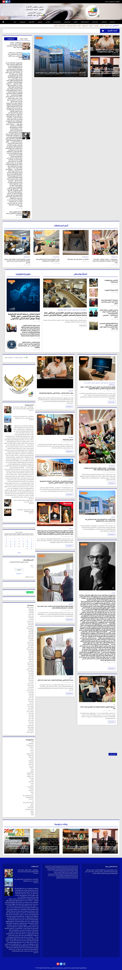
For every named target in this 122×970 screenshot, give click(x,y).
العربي (71, 872)
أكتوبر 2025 (31, 625)
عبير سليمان (111, 472)
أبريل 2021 (31, 718)
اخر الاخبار (65, 310)
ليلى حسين (83, 318)
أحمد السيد (112, 523)
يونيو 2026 (31, 611)
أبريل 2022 (31, 698)
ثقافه (32, 780)
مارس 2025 (31, 637)
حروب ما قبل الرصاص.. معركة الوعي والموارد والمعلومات (107, 50)
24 (27, 546)
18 (23, 544)
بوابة (63, 872)
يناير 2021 (31, 724)
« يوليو (19, 552)
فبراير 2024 (31, 659)
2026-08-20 (115, 54)
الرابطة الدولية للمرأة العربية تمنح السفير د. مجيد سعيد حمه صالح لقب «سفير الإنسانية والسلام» (55, 607)
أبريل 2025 (31, 635)
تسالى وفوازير (30, 776)
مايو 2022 (31, 696)
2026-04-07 (114, 284)
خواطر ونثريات (30, 787)
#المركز (101, 26)
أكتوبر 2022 (31, 687)
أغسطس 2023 (30, 670)
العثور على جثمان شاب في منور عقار (78, 259)
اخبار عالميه (95, 22)
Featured (31, 747)
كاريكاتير (32, 806)
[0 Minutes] (76, 254)
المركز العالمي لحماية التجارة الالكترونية (48, 968)
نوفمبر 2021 (30, 706)
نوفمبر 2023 (30, 665)
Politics (32, 750)
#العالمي (96, 26)
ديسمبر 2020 (30, 725)
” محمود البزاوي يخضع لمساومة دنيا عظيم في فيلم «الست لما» (55, 72)
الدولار (53, 869)
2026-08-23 (18, 60)
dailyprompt (74, 867)
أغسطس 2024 (30, 649)
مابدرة (64, 877)
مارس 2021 (31, 720)
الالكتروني (53, 867)
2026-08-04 (56, 263)
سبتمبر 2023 (31, 668)
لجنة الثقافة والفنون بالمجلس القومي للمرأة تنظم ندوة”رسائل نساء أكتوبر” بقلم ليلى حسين (109, 326)
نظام (61, 877)
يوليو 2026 (31, 609)
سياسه (32, 792)
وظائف (32, 813)
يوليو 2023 (31, 672)
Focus (32, 748)
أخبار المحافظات (85, 22)
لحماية (68, 877)
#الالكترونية (85, 26)
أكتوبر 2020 (31, 729)
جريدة (56, 872)
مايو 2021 (31, 717)
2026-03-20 (114, 292)
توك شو (48, 22)
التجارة (72, 869)
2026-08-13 (85, 261)
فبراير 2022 (31, 701)
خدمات (85, 383)
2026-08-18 (64, 485)
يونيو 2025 (31, 632)
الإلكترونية (59, 867)
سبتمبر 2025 (31, 626)
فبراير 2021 (31, 722)
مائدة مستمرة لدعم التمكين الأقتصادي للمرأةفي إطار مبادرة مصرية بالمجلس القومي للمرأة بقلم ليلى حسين (65, 314)
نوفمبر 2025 (30, 623)
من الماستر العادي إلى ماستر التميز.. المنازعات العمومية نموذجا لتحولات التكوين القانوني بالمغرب (56, 482)
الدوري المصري (59, 869)
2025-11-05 (36, 321)
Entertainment (30, 745)
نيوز (57, 877)
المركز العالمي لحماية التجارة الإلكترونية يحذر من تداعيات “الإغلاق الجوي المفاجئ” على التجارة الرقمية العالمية (29, 344)
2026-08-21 (18, 208)
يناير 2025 (31, 640)
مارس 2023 (31, 678)
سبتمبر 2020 (31, 731)
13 (14, 541)
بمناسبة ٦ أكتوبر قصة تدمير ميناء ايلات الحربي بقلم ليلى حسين (109, 301)
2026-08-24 (18, 49)
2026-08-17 (63, 536)
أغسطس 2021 (30, 711)
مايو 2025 (31, 633)
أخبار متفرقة (31, 755)
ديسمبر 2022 (30, 684)
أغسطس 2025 (30, 628)
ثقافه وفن (31, 22)
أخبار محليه (116, 47)
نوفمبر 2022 (30, 685)
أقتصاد (75, 22)
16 (31, 544)
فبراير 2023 (31, 680)
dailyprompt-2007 (66, 867)
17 (27, 544)
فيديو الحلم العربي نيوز (28, 802)
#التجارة (107, 26)
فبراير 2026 (31, 618)
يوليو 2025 (31, 630)
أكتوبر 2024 (31, 645)
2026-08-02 (26, 265)
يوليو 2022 (31, 692)
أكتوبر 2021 (31, 708)
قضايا (32, 804)
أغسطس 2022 (30, 691)
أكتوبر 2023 (31, 666)
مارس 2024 (31, 658)
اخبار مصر (112, 22)
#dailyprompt (62, 26)
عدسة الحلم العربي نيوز (28, 795)
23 (31, 546)
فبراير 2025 (31, 639)
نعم (31, 565)
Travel (32, 752)
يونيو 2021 (31, 715)
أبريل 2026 (31, 614)
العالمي (75, 872)
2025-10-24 (114, 319)
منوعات (32, 811)
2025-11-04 (111, 391)
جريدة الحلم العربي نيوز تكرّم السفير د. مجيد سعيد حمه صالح (55, 680)
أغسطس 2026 (30, 607)
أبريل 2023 (31, 677)
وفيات (32, 815)
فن (72, 70)
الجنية (68, 869)
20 (14, 544)
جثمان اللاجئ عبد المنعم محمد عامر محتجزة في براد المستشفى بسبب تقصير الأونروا (15, 55)
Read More (83, 325)
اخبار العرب (104, 22)
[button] (36, 127)
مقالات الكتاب (30, 808)
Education (31, 743)
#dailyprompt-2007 (71, 26)
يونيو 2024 (31, 652)
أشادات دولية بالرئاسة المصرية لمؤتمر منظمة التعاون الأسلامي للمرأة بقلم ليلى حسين (77, 848)
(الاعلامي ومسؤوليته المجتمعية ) (111, 281)
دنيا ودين (40, 22)
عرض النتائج (18, 573)
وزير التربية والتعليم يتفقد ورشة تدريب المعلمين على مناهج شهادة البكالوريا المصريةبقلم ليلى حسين (105, 71)
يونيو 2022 (31, 694)
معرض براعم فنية (68, 439)
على (72, 877)
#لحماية (91, 26)
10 (27, 541)
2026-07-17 (115, 75)
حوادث (32, 783)
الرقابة (49, 869)
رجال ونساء (22, 22)
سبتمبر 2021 (31, 710)
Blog (32, 742)
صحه (15, 22)
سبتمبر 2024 (31, 647)
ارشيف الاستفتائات (29, 577)
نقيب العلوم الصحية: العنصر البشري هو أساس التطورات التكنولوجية (47, 260)
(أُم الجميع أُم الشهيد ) (111, 290)
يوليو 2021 (31, 713)
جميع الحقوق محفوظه (81, 968)
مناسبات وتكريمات (29, 809)
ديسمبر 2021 (30, 705)
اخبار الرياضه (67, 22)
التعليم (102, 66)
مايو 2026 (31, 612)
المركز (67, 872)
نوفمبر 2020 (30, 727)
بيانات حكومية (97, 66)
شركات (75, 877)
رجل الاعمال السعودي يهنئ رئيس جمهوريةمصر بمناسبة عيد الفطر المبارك (63, 875)
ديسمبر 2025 (30, 621)
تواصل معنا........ (30, 592)
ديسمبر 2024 (30, 642)
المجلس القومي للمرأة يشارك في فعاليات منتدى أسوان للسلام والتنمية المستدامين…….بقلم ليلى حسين (109, 313)
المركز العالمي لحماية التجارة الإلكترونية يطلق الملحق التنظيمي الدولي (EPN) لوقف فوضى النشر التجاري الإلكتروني (24, 316)
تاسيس (59, 872)
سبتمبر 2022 (31, 689)
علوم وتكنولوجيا (112, 385)
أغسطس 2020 (30, 732)
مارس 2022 (31, 699)
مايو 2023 (31, 675)
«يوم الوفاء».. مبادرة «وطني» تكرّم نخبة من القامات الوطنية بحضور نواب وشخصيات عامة (14, 45)
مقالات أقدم (113, 754)
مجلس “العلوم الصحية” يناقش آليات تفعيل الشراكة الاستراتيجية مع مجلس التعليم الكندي (17, 261)
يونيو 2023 (31, 673)
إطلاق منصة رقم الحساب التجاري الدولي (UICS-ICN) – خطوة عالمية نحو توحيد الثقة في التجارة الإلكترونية (97, 387)
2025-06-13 (36, 350)
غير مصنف (31, 799)
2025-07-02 (36, 338)
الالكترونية (48, 867)
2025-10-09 (25, 852)
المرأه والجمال (57, 22)
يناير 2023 (31, 682)
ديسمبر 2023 (30, 663)
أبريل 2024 (31, 656)
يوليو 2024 (31, 651)
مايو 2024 (31, 654)
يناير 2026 (31, 619)
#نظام (79, 26)
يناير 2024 (31, 661)
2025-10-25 (114, 306)
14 (10, 541)
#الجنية (55, 26)
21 (10, 544)
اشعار (32, 769)
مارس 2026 (31, 616)
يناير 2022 (31, 703)
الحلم (64, 869)
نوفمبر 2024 (30, 644)
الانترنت (76, 869)
